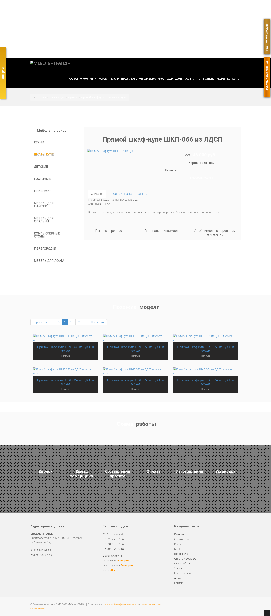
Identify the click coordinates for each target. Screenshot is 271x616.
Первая (37, 322)
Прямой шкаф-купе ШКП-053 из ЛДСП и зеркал (135, 382)
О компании (88, 78)
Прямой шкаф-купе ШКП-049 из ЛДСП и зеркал (65, 349)
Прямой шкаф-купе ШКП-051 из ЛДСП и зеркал (205, 349)
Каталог (104, 78)
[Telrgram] (149, 49)
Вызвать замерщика (225, 6)
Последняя (97, 322)
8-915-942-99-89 (41, 550)
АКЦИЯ (3, 73)
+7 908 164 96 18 (103, 24)
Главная (72, 78)
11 (79, 322)
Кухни (115, 78)
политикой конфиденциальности (122, 604)
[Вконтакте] (150, 49)
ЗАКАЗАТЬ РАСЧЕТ (201, 177)
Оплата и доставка (151, 78)
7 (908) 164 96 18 (136, 49)
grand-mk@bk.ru (138, 43)
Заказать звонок (43, 6)
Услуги (190, 78)
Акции (221, 78)
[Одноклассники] (152, 49)
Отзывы (142, 193)
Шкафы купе (129, 78)
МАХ (112, 570)
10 (71, 322)
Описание (97, 193)
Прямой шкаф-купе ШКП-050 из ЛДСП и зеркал (135, 349)
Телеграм (123, 560)
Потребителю (205, 78)
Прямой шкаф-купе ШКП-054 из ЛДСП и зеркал (205, 382)
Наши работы (174, 78)
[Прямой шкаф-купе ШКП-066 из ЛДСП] (111, 151)
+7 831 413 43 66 (103, 18)
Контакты (233, 78)
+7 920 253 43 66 (103, 12)
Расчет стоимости (267, 37)
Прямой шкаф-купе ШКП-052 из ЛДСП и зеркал (65, 382)
